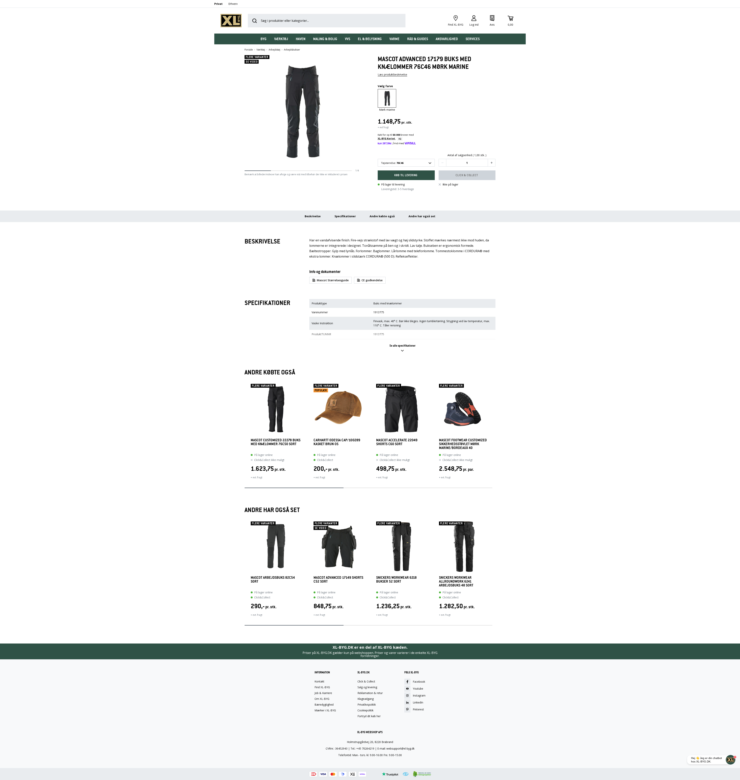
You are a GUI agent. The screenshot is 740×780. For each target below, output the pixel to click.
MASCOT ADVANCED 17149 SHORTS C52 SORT (338, 580)
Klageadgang (365, 698)
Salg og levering (367, 687)
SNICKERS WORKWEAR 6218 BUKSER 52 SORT (396, 580)
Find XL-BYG (322, 687)
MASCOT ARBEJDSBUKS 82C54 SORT (273, 580)
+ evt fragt (383, 127)
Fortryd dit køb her (369, 716)
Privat (218, 4)
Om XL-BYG (321, 698)
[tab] (264, 39)
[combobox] (406, 163)
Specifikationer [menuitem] (345, 216)
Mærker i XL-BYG (325, 710)
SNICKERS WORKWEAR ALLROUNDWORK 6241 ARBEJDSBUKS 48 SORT (456, 581)
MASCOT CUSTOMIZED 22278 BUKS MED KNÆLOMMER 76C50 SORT (275, 442)
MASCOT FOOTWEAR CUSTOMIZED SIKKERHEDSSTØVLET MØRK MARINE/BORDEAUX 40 (463, 444)
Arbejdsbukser (292, 49)
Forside (249, 49)
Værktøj (260, 49)
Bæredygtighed (324, 704)
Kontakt (319, 681)
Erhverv (233, 4)
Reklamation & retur (370, 693)
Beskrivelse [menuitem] (313, 216)
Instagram (419, 695)
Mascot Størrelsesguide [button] (333, 280)
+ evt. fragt (256, 477)
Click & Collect (366, 681)
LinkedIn (418, 702)
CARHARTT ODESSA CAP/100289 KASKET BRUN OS (337, 442)
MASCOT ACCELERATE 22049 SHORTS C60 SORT (396, 442)
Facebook (419, 681)
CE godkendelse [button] (372, 280)
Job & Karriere (323, 693)
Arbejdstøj (274, 49)
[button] (357, 112)
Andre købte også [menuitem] (382, 216)
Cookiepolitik (365, 710)
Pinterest (418, 709)
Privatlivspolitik (366, 704)
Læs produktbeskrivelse (392, 74)
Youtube (418, 688)
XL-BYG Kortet (387, 138)
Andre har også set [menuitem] (422, 216)
